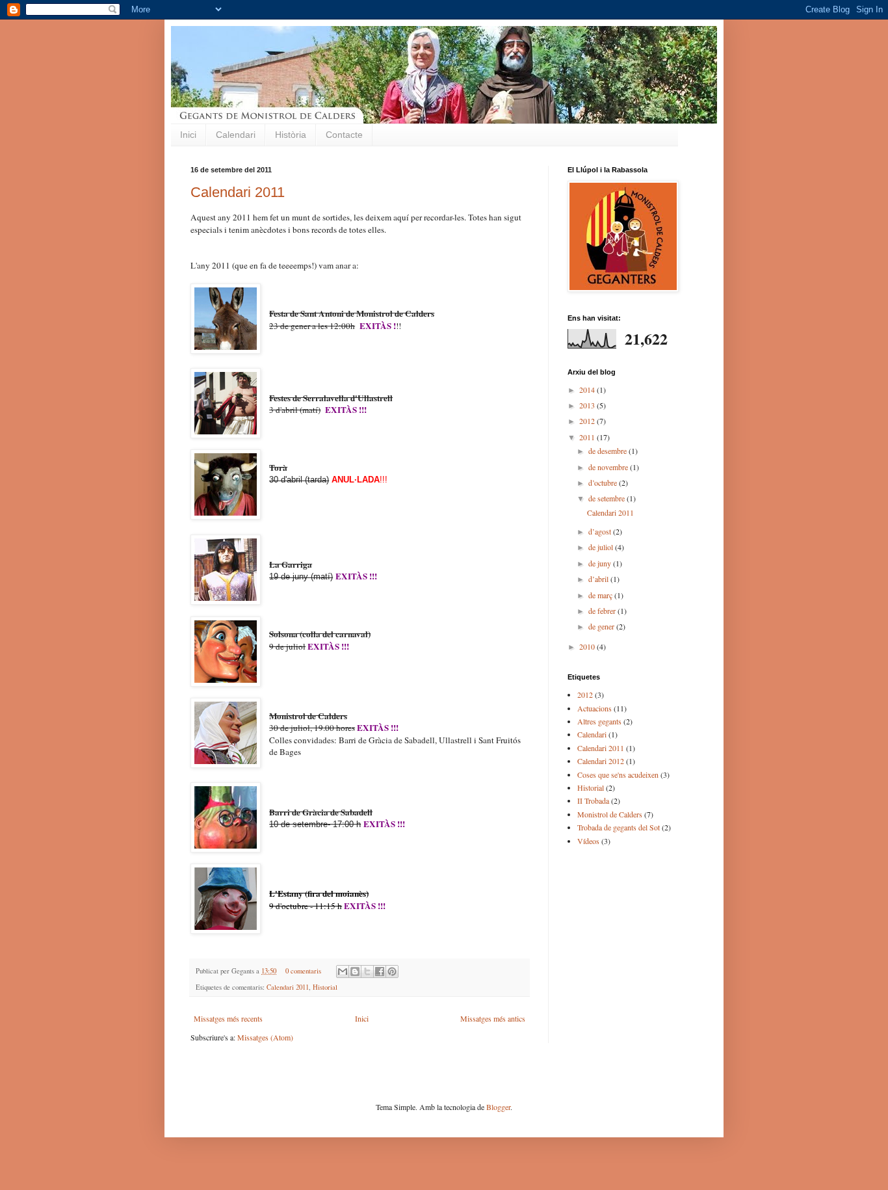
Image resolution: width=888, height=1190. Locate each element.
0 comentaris (303, 970)
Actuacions (594, 708)
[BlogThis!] (354, 971)
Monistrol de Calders (609, 814)
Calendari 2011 (237, 192)
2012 (588, 421)
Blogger (498, 1107)
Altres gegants (599, 721)
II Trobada (593, 800)
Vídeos (588, 841)
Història (290, 134)
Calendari (235, 134)
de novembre (609, 467)
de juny (600, 563)
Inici (188, 134)
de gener (602, 626)
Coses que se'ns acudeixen (618, 774)
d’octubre (603, 482)
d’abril (599, 579)
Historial (325, 987)
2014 (588, 389)
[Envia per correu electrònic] (342, 971)
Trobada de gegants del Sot (618, 827)
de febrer (603, 610)
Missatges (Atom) (265, 1037)
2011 (588, 437)
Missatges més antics (492, 1018)
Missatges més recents (228, 1018)
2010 (588, 646)
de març (601, 595)
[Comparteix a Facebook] (379, 971)
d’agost (600, 531)
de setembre (607, 498)
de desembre (608, 450)
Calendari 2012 (600, 761)
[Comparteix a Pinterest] (391, 971)
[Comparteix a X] (367, 971)
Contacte (344, 134)
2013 (588, 405)
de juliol (601, 547)
